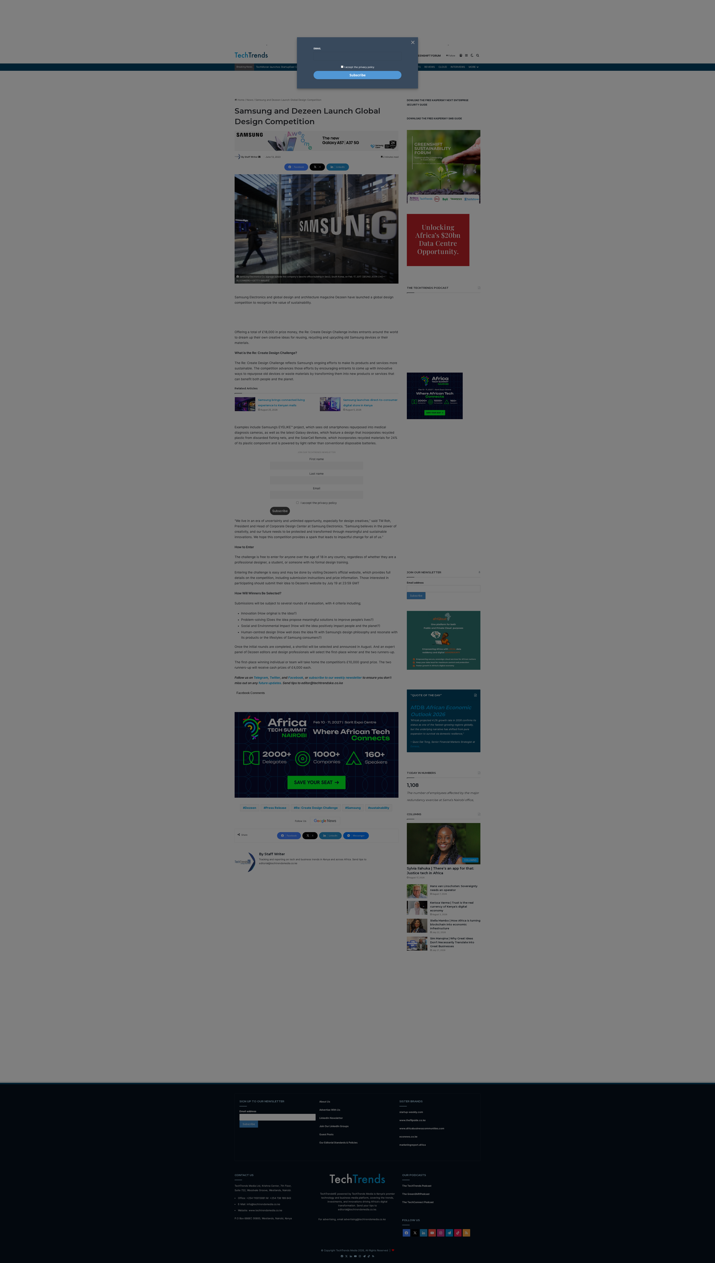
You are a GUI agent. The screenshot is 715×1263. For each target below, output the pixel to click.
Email (317, 48)
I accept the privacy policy (358, 67)
